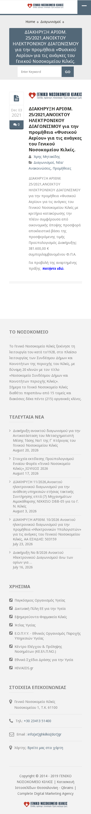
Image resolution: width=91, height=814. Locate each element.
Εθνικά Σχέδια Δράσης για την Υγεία (44, 659)
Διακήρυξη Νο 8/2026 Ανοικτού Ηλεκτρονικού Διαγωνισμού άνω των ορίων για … (43, 557)
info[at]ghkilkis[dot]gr (44, 734)
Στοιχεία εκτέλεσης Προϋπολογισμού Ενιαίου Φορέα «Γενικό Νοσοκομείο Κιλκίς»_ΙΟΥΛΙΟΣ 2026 (43, 463)
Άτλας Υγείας (25, 625)
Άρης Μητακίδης (46, 156)
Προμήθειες (62, 168)
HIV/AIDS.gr (24, 668)
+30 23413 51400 (37, 720)
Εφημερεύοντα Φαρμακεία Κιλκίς (41, 616)
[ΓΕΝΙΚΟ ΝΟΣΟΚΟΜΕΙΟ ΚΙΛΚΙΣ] (45, 6)
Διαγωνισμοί (50, 21)
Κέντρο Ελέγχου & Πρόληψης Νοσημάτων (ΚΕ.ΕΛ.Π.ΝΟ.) (38, 649)
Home (30, 21)
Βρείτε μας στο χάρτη (45, 747)
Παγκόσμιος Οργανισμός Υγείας (40, 600)
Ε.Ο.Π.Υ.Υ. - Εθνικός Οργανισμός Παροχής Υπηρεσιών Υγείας (48, 636)
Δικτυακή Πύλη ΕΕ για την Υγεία (40, 608)
